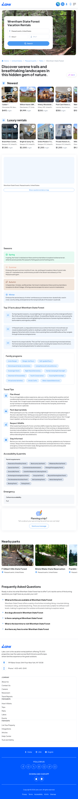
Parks (41, 61)
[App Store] (36, 779)
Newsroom (6, 693)
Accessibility (38, 794)
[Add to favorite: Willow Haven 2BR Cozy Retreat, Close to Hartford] (33, 89)
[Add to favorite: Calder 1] (15, 89)
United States (17, 61)
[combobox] (28, 31)
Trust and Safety (8, 740)
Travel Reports (7, 696)
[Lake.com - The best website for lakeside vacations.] (6, 4)
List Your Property (8, 725)
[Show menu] (74, 4)
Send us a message (39, 526)
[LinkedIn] (44, 766)
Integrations (6, 729)
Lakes (4, 714)
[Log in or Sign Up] (66, 4)
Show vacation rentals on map (39, 190)
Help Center (6, 736)
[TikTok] (49, 766)
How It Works (7, 703)
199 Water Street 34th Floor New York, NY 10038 (25, 663)
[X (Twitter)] (33, 766)
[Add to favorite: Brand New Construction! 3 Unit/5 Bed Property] (15, 126)
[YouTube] (55, 766)
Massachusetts (30, 61)
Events (4, 718)
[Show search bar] (62, 4)
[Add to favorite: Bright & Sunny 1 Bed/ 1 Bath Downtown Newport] (33, 126)
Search (30, 43)
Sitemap (53, 794)
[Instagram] (28, 766)
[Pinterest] (39, 766)
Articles (5, 732)
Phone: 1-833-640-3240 (17, 668)
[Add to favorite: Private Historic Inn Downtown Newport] (69, 126)
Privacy (24, 794)
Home (6, 61)
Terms (31, 794)
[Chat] (58, 4)
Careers (5, 689)
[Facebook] (23, 766)
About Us (5, 682)
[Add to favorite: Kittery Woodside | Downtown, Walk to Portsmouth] (51, 89)
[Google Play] (41, 779)
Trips (3, 707)
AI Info (46, 794)
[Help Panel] (71, 4)
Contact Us (6, 685)
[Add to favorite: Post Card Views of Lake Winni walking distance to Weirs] (69, 89)
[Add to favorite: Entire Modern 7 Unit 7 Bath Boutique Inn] (51, 126)
